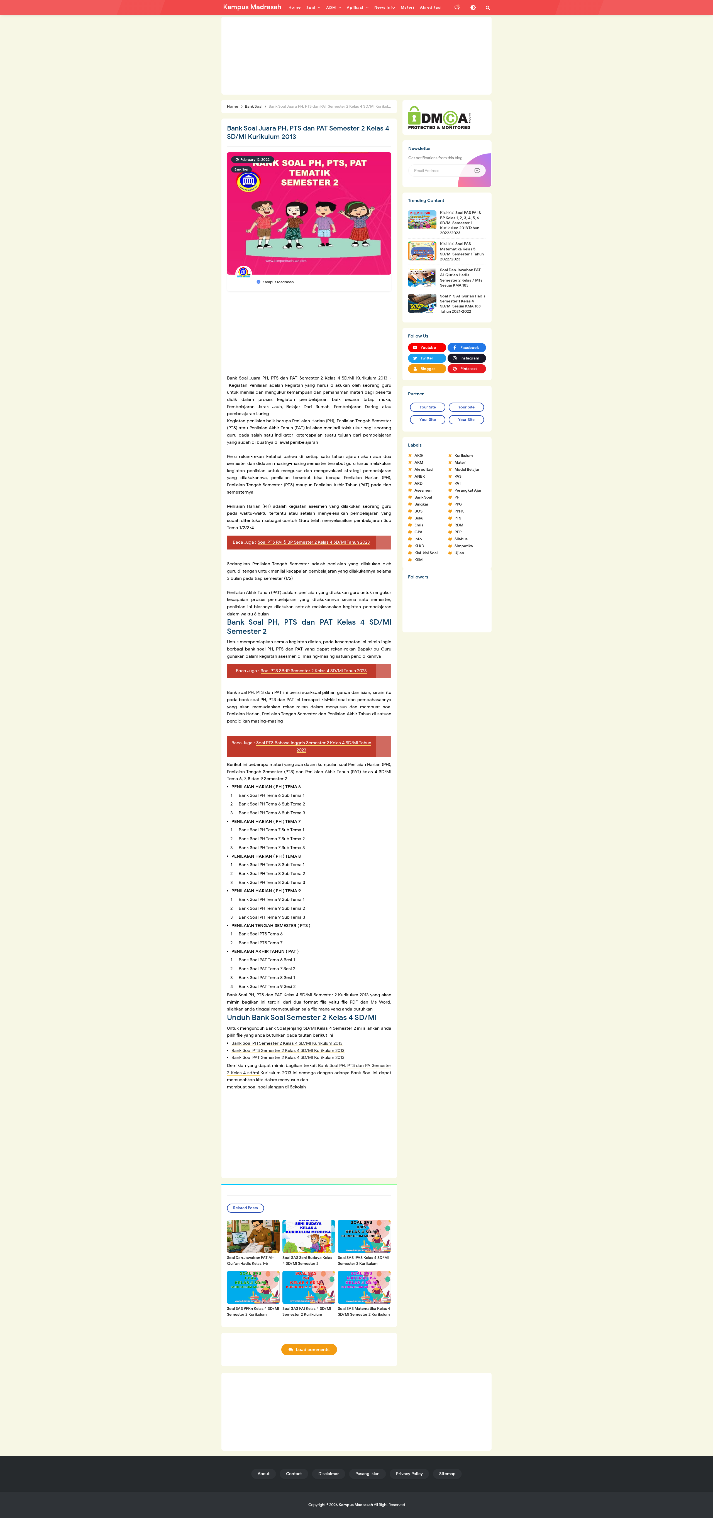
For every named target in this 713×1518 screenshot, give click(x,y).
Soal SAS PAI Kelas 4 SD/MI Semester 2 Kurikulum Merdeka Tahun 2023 (306, 1314)
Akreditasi (423, 469)
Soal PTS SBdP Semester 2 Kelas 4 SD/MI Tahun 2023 (314, 671)
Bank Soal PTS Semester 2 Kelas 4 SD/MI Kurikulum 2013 (288, 1050)
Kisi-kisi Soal (426, 553)
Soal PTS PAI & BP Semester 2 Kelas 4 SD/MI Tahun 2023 (314, 542)
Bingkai (421, 504)
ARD (418, 483)
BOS (418, 511)
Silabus (461, 539)
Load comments (312, 1349)
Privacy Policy (409, 1473)
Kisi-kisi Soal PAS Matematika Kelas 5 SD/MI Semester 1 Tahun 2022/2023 (462, 251)
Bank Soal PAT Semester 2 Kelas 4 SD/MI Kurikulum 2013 (288, 1057)
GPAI (419, 532)
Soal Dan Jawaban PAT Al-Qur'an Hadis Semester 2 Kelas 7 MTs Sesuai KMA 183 (461, 278)
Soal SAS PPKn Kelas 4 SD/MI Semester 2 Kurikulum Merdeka (253, 1314)
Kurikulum (464, 455)
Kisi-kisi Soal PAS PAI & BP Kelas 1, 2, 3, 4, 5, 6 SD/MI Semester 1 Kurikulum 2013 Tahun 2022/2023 (460, 222)
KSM (418, 560)
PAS (458, 476)
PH (457, 497)
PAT (458, 483)
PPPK (459, 511)
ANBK (419, 476)
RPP (458, 532)
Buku (418, 518)
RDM (459, 525)
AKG (418, 455)
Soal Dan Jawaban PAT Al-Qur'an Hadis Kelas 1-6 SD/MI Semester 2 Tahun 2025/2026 (250, 1266)
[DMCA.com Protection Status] (439, 117)
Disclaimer (328, 1473)
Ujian (459, 553)
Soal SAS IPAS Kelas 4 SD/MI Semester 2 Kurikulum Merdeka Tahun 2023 (363, 1263)
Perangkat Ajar (468, 490)
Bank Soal (241, 169)
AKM (418, 462)
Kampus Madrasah (356, 1504)
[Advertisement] (356, 56)
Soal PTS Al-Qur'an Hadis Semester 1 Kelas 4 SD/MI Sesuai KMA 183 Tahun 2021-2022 (462, 304)
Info (418, 539)
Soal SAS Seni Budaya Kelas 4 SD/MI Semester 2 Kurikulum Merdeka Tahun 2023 (307, 1266)
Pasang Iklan (367, 1473)
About (264, 1473)
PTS (458, 518)
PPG (458, 504)
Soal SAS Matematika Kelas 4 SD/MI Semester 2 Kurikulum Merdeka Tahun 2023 (364, 1314)
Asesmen (422, 490)
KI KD (419, 546)
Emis (418, 525)
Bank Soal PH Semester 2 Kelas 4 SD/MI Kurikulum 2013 (287, 1043)
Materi (461, 462)
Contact (294, 1473)
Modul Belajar (467, 469)
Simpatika (464, 546)
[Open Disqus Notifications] (457, 7)
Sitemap (447, 1473)
